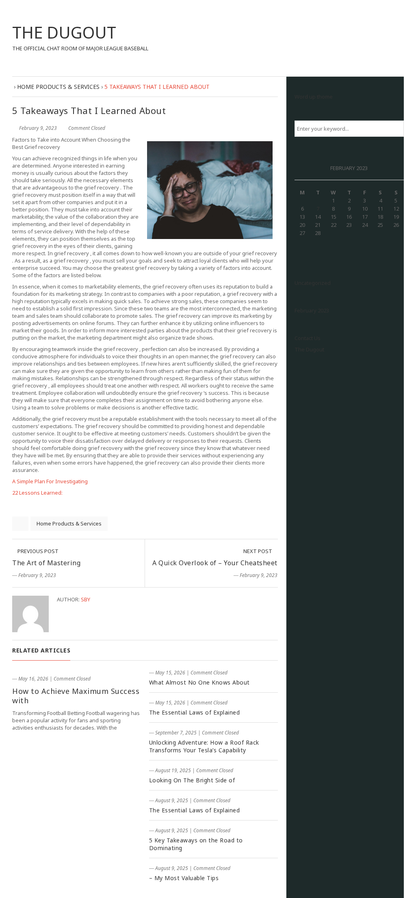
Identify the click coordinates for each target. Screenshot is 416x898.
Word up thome (314, 96)
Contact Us (308, 338)
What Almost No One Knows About (199, 682)
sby (85, 599)
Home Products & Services (69, 523)
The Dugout (309, 349)
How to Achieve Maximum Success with (75, 695)
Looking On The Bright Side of (192, 780)
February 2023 (312, 310)
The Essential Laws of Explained (194, 712)
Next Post (258, 551)
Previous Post (37, 551)
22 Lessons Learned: (37, 492)
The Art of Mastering (46, 562)
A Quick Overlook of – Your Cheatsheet (214, 562)
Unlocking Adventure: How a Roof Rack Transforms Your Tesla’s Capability (204, 746)
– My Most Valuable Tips (184, 878)
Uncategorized (313, 282)
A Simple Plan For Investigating (50, 481)
